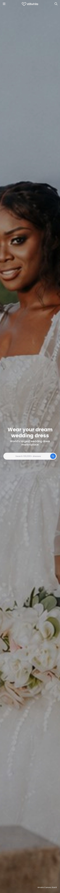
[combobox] (30, 456)
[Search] (56, 4)
